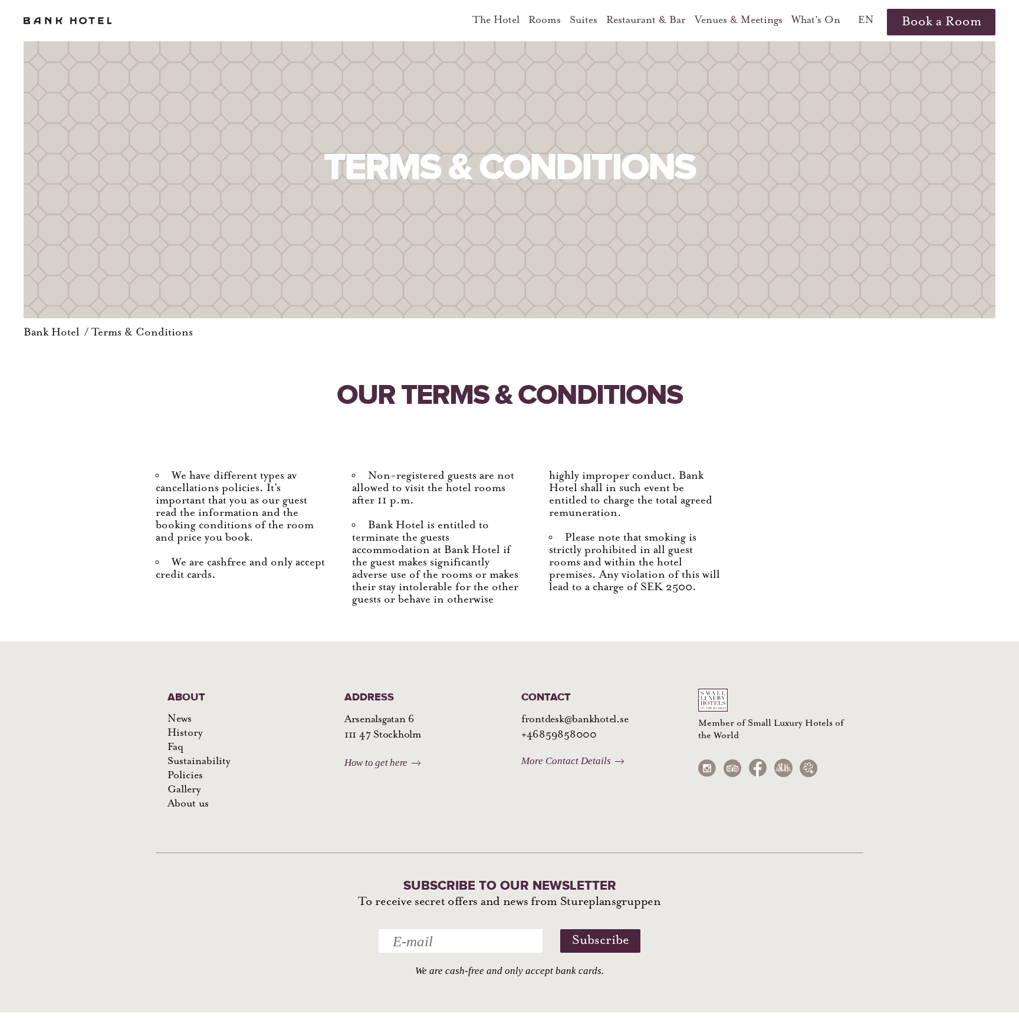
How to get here (375, 762)
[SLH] (783, 768)
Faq (175, 747)
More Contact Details (566, 760)
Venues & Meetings (739, 21)
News (179, 719)
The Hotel (496, 21)
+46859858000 (559, 735)
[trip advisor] (732, 768)
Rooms (544, 21)
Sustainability (198, 762)
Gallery (183, 790)
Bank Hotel (52, 333)
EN (866, 21)
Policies (185, 776)
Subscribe (600, 940)
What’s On (815, 21)
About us (188, 804)
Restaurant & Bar (646, 21)
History (184, 733)
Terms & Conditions (142, 333)
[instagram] (707, 768)
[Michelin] (808, 768)
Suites (583, 21)
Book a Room (941, 22)
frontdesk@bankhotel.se (574, 720)
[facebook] (758, 768)
